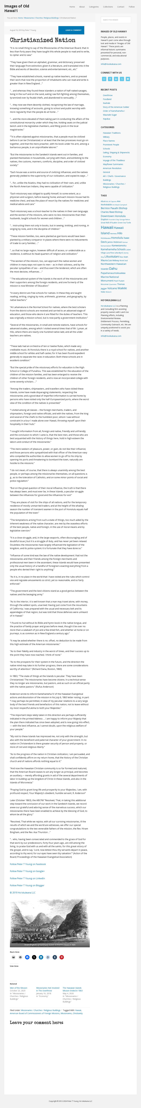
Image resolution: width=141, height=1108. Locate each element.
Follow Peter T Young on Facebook (28, 864)
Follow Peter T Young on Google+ (27, 871)
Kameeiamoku (119, 245)
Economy (107, 156)
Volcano (112, 288)
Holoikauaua (106, 238)
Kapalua (106, 118)
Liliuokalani (112, 256)
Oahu (113, 268)
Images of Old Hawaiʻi (16, 8)
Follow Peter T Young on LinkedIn (28, 878)
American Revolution (112, 168)
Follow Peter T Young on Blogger (27, 885)
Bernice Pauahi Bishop (114, 208)
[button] (50, 922)
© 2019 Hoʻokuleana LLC (23, 892)
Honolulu (117, 238)
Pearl (116, 281)
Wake (103, 292)
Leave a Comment (74, 30)
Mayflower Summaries (113, 164)
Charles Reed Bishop (112, 211)
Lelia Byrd (119, 252)
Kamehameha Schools (113, 249)
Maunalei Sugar (110, 114)
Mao (121, 257)
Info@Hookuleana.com (111, 64)
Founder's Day (114, 220)
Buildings (107, 180)
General (106, 172)
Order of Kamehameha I (114, 111)
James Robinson (114, 242)
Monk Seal (124, 260)
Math (126, 257)
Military (106, 137)
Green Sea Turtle (124, 222)
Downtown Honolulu (113, 216)
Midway (115, 260)
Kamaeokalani (106, 246)
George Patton (125, 220)
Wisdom (109, 292)
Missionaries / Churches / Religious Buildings (40, 1010)
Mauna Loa (106, 260)
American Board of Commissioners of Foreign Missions (34, 1013)
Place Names (109, 140)
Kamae (125, 242)
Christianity (78, 1013)
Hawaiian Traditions (112, 133)
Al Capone (112, 201)
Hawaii (78, 1010)
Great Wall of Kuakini (109, 222)
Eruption (104, 219)
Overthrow (107, 95)
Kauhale (106, 103)
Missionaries (66, 1013)
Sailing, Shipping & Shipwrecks (116, 152)
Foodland (107, 99)
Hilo (119, 233)
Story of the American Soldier (116, 107)
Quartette (112, 284)
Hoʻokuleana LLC (108, 306)
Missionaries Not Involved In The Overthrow (47, 989)
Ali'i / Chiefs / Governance (114, 176)
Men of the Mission (18, 988)
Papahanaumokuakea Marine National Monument (113, 276)
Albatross (105, 201)
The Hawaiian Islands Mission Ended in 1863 (73, 989)
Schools (106, 148)
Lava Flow (110, 253)
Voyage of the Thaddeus (114, 160)
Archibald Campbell (119, 205)
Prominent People (111, 144)
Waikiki (122, 288)
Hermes (113, 233)
